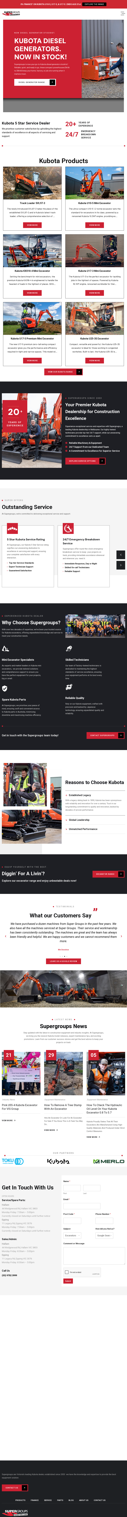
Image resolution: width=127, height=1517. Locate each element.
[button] (7, 66)
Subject (66, 1229)
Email (66, 1199)
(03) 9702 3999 (9, 1275)
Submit (68, 1281)
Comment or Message (73, 1243)
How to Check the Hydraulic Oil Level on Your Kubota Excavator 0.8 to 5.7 (104, 1109)
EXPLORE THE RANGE (94, 4)
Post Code (69, 1214)
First (65, 1193)
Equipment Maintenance (55, 1100)
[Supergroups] (11, 13)
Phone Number (103, 1214)
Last (85, 1193)
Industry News (8, 1100)
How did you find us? (104, 1229)
